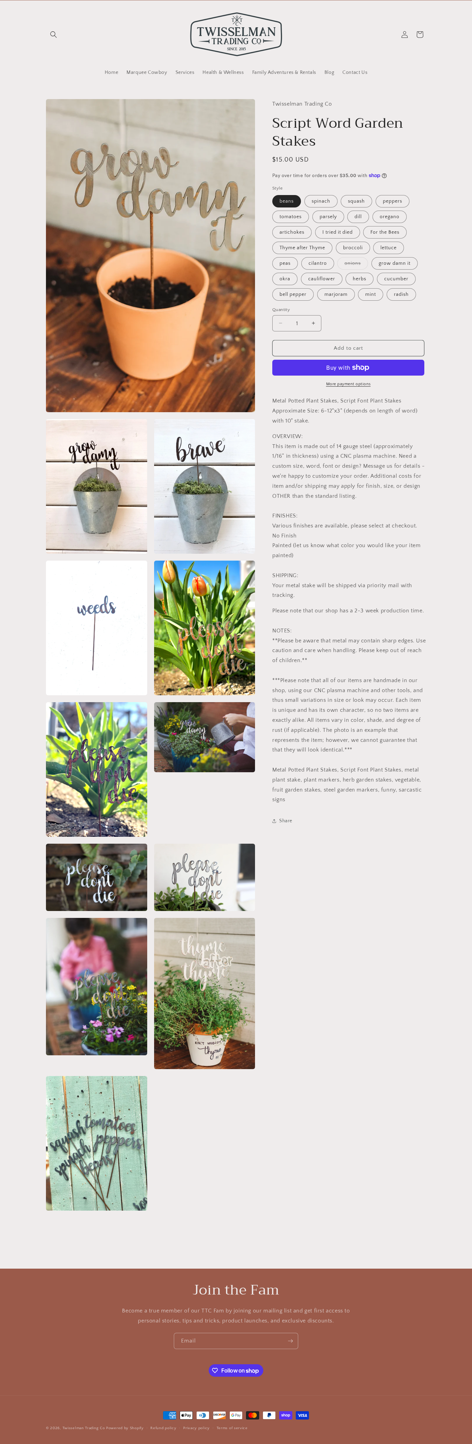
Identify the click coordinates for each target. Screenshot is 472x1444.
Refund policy (163, 1428)
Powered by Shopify (125, 1428)
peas (285, 263)
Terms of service (232, 1428)
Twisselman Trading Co (84, 1428)
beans (287, 201)
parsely (328, 216)
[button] (53, 34)
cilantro (318, 263)
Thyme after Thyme (302, 247)
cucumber (396, 278)
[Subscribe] (290, 1341)
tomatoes (291, 216)
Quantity (281, 309)
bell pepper (293, 294)
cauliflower (321, 278)
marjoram (336, 294)
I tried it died (337, 232)
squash (356, 201)
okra (285, 278)
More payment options (348, 384)
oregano (389, 216)
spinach (321, 201)
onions (356, 264)
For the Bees (384, 232)
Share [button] (285, 820)
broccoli (353, 247)
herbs (359, 278)
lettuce (388, 247)
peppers (392, 201)
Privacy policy (196, 1428)
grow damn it (394, 263)
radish (401, 294)
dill (358, 216)
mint (370, 294)
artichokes (292, 232)
